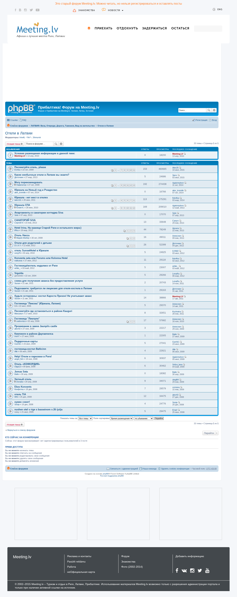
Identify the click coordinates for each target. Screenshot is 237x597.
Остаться (180, 28)
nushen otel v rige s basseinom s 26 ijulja (38, 409)
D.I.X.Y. (17, 245)
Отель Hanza (21, 235)
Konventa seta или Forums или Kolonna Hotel (41, 258)
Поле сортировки (101, 418)
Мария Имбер (22, 238)
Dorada (19, 382)
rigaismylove (178, 183)
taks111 (17, 200)
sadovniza (21, 321)
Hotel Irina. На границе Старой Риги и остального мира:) (47, 227)
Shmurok (37, 137)
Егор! (174, 410)
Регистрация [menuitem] (201, 120)
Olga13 (17, 366)
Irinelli (21, 137)
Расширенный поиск (214, 110)
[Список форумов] (22, 108)
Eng (219, 9)
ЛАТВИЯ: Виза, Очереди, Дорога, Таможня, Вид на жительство (63, 126)
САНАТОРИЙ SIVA (25, 220)
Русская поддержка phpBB (112, 476)
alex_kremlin (20, 192)
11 (134, 170)
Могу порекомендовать (28, 182)
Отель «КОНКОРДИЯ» (27, 364)
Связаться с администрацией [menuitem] (124, 469)
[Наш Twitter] (31, 10)
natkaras (18, 260)
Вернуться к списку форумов (21, 430)
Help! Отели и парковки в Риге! (33, 356)
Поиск (209, 110)
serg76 (17, 253)
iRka (16, 230)
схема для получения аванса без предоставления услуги (48, 280)
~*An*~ (29, 137)
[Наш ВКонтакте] (20, 10)
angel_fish (19, 359)
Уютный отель (22, 379)
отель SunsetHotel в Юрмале (31, 250)
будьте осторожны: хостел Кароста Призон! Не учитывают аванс (53, 296)
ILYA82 (175, 251)
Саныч (175, 221)
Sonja (16, 404)
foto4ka (175, 198)
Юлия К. (20, 207)
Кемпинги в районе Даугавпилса (33, 333)
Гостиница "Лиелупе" (27, 318)
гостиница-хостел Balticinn (30, 349)
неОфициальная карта (81, 571)
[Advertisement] (111, 74)
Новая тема (13, 144)
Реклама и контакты (79, 556)
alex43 (17, 329)
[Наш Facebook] (15, 10)
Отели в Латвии (106, 126)
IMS (16, 397)
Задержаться (154, 28)
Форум (125, 556)
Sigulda (18, 273)
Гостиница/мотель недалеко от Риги (36, 265)
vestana (176, 387)
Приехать (103, 28)
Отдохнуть (127, 28)
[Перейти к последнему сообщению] (185, 154)
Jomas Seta (21, 371)
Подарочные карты (26, 341)
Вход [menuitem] (214, 120)
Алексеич (176, 236)
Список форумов (19, 126)
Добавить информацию (190, 556)
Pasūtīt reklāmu (76, 561)
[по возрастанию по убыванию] (144, 418)
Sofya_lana (177, 364)
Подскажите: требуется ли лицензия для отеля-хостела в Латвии (53, 288)
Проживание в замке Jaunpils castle (35, 326)
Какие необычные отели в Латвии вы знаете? (41, 174)
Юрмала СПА (22, 205)
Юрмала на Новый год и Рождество (35, 190)
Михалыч (18, 313)
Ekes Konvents (22, 386)
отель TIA (20, 394)
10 (131, 170)
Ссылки (14, 120)
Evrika (17, 170)
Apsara (175, 228)
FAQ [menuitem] (24, 120)
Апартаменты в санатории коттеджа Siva (38, 212)
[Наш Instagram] (25, 10)
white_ (17, 268)
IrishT (17, 336)
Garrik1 (17, 344)
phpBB (106, 474)
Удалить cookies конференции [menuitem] (175, 469)
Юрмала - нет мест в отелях (31, 197)
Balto (174, 334)
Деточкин (18, 177)
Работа (71, 566)
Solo (16, 215)
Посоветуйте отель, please (30, 167)
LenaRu (175, 274)
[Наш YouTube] (37, 10)
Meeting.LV (19, 156)
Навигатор (21, 185)
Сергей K (18, 223)
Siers (174, 175)
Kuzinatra (176, 311)
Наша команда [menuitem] (149, 469)
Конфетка (19, 389)
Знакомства (86, 10)
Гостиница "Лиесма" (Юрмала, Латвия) (37, 303)
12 (131, 185)
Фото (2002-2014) (132, 566)
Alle (16, 351)
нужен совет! (22, 402)
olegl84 (175, 380)
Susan (17, 283)
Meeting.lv (22, 557)
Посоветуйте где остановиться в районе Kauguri (43, 311)
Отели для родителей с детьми (33, 243)
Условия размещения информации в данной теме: (44, 153)
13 (134, 185)
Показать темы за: (69, 418)
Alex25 (175, 168)
